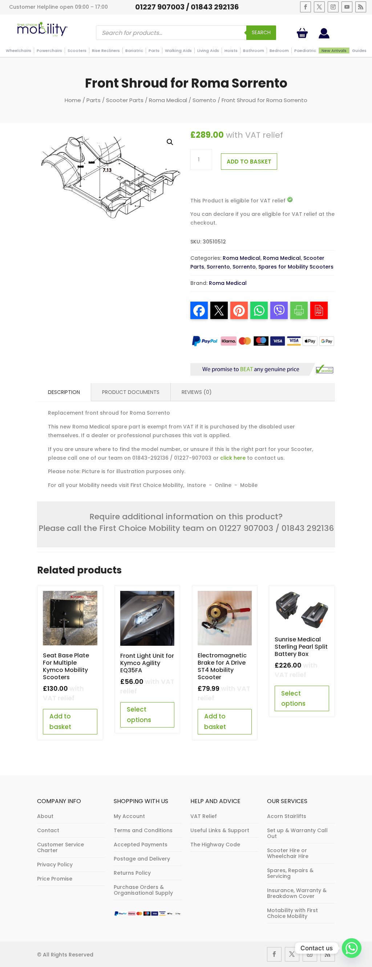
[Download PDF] (319, 310)
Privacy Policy (55, 864)
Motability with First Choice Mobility (292, 913)
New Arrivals (334, 50)
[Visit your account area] (324, 36)
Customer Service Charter (60, 847)
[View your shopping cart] (304, 33)
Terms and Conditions (143, 830)
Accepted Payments (140, 844)
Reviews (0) (197, 392)
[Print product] (299, 310)
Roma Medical (168, 100)
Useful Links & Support (219, 830)
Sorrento (204, 100)
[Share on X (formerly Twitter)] (219, 310)
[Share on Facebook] (199, 310)
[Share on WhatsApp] (259, 310)
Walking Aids (178, 50)
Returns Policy (132, 873)
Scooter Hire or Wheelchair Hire (287, 853)
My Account (129, 816)
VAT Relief (203, 816)
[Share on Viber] (279, 310)
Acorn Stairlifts (286, 816)
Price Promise (54, 878)
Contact (48, 830)
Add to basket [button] (60, 721)
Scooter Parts (124, 100)
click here (233, 458)
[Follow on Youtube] (346, 6)
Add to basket (249, 161)
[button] (170, 142)
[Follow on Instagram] (333, 6)
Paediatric (305, 50)
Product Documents (130, 392)
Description (64, 392)
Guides (359, 50)
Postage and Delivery (142, 858)
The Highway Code (215, 844)
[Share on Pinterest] (239, 310)
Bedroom (279, 50)
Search (261, 32)
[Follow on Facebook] (305, 6)
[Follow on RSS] (360, 6)
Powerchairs (49, 50)
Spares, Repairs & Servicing (290, 873)
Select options (139, 714)
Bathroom (253, 50)
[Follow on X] (319, 6)
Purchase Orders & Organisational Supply (143, 890)
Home (73, 100)
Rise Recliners (106, 50)
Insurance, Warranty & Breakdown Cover (297, 893)
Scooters (77, 50)
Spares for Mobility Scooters (295, 266)
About (45, 816)
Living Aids (208, 50)
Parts (154, 50)
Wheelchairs (18, 50)
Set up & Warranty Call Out (297, 833)
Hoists (231, 50)
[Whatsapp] (351, 948)
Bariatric (134, 50)
